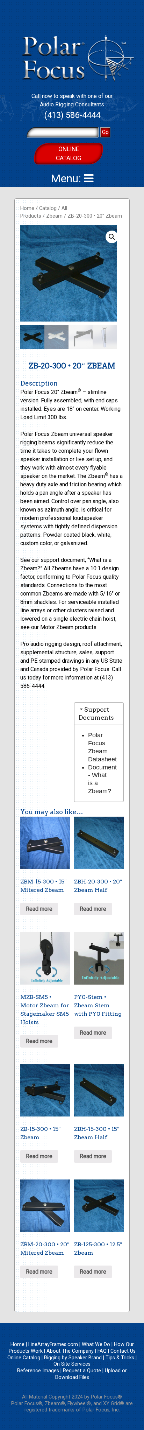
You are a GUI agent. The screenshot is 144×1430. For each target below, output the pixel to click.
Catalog (48, 208)
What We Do (96, 1344)
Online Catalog (68, 154)
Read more (39, 909)
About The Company (70, 1351)
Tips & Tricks (120, 1358)
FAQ (102, 1351)
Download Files (72, 1377)
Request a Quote (82, 1371)
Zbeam (54, 216)
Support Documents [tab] (96, 713)
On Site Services (72, 1364)
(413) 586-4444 (72, 115)
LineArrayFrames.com (53, 1344)
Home (27, 208)
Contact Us (123, 1351)
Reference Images (38, 1371)
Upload (113, 1371)
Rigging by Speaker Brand (73, 1358)
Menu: (67, 178)
